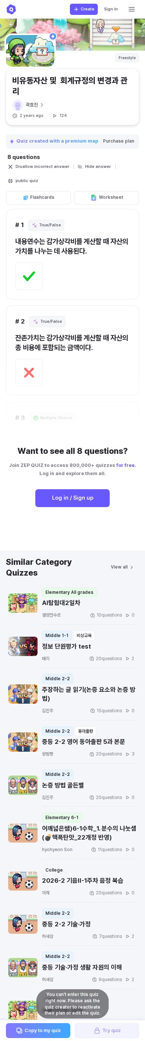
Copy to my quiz (43, 1030)
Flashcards (42, 197)
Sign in (111, 9)
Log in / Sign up (72, 497)
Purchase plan (118, 141)
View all (119, 567)
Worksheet (111, 197)
